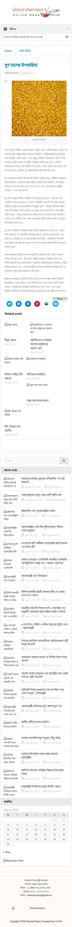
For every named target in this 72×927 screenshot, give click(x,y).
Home (8, 51)
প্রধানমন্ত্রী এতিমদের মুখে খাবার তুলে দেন (41, 706)
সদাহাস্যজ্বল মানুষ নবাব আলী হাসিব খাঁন (41, 495)
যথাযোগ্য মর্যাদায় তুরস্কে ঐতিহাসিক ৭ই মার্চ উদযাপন (43, 480)
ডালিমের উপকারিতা (36, 374)
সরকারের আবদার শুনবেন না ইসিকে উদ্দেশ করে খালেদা (44, 658)
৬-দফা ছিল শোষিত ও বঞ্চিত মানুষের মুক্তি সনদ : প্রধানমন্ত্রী (44, 626)
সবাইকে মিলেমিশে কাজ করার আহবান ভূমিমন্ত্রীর (39, 755)
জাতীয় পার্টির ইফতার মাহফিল (35, 722)
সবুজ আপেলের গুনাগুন (38, 400)
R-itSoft (58, 921)
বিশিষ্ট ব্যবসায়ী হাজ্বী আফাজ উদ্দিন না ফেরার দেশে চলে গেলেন (43, 593)
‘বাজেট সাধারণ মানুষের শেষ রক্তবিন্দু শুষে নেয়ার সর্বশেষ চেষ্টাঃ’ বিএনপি (44, 675)
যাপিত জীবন (25, 51)
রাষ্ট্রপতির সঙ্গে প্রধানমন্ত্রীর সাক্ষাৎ (38, 511)
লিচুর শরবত (10, 340)
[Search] (64, 460)
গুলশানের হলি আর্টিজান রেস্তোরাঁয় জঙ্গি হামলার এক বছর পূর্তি (23, 37)
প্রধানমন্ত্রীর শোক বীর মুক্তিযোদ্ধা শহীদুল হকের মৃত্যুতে (42, 528)
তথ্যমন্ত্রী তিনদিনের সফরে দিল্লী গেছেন (41, 786)
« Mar (6, 852)
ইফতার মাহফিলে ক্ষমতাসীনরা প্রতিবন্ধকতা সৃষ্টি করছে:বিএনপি (44, 642)
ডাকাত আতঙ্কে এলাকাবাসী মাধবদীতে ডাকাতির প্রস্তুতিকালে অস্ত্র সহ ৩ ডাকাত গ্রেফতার (44, 561)
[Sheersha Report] (36, 11)
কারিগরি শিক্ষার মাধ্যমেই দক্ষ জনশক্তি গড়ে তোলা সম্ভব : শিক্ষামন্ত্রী (42, 691)
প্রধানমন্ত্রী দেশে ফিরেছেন (34, 576)
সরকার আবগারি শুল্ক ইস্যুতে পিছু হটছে (41, 738)
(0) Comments (55, 487)
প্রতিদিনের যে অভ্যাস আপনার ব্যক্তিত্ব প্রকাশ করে (41, 344)
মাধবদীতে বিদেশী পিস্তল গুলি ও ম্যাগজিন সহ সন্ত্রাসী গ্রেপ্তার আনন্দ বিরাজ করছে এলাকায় (43, 609)
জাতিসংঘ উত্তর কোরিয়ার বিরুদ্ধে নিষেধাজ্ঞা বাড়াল (42, 771)
